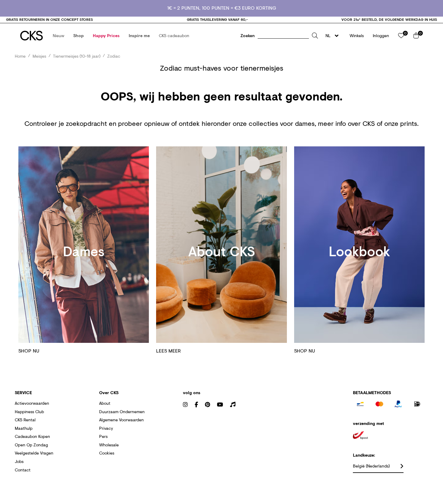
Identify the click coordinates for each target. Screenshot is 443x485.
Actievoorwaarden (32, 403)
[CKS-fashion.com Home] (31, 35)
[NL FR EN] (333, 35)
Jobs (19, 461)
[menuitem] (58, 35)
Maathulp (24, 428)
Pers (103, 436)
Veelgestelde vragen (34, 453)
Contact (22, 470)
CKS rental (25, 419)
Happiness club (29, 411)
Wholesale (109, 445)
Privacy (106, 428)
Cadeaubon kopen (32, 436)
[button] (58, 35)
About (104, 403)
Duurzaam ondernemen (122, 411)
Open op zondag (31, 445)
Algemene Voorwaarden (121, 419)
